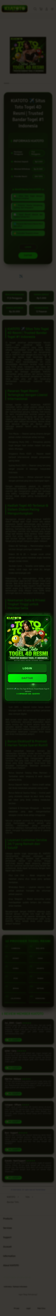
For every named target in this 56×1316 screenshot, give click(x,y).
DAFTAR (27, 678)
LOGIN (27, 668)
